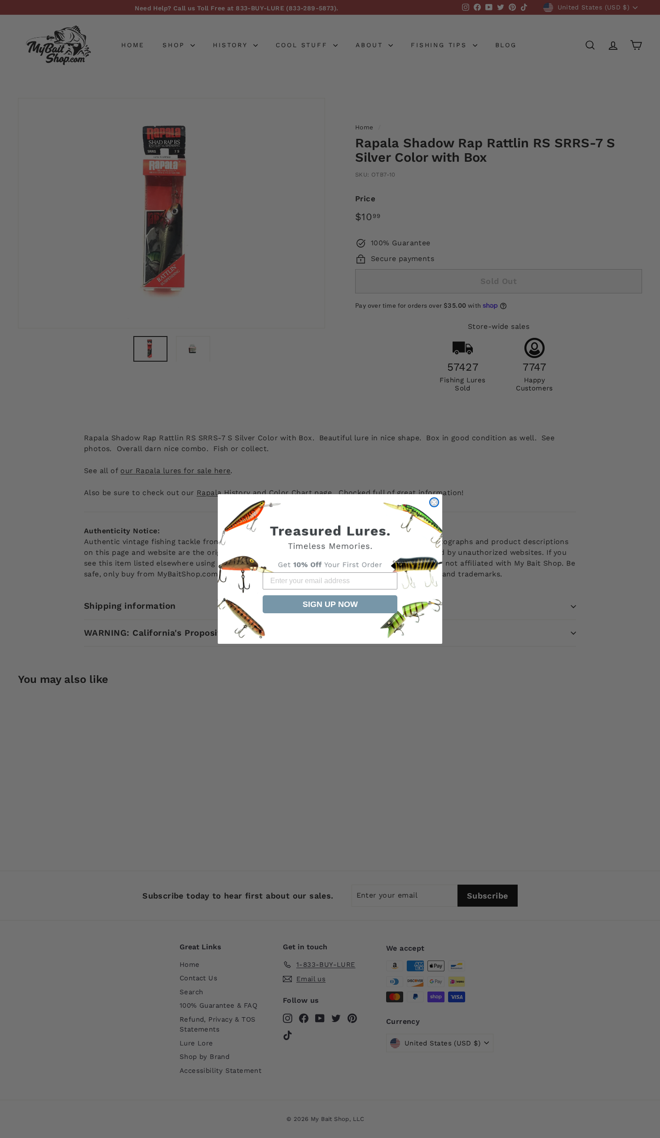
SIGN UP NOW (330, 604)
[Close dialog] (434, 502)
